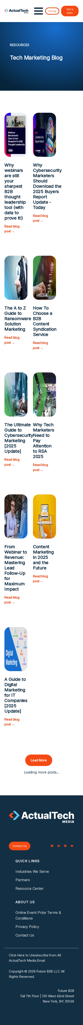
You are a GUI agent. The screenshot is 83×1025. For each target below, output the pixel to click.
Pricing (52, 11)
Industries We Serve (32, 871)
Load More (39, 760)
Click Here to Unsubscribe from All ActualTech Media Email (35, 958)
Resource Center (29, 888)
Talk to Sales (69, 11)
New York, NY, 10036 (58, 1001)
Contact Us (19, 846)
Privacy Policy (27, 926)
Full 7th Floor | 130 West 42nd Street (47, 996)
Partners (22, 880)
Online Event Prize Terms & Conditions (38, 915)
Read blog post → (11, 228)
